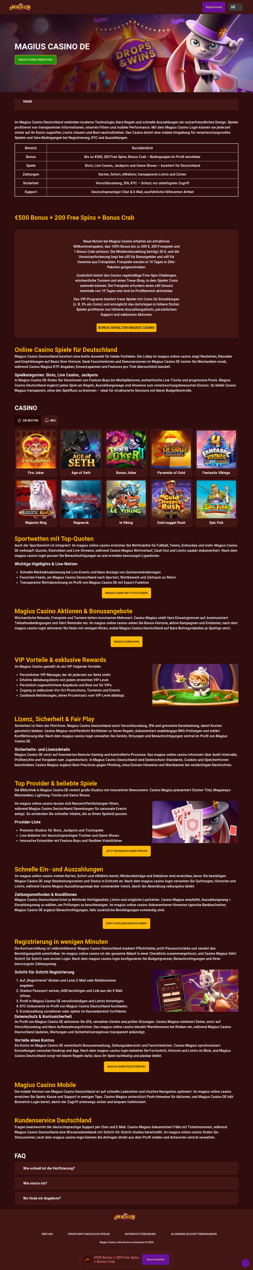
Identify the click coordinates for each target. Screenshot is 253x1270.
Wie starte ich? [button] (35, 1183)
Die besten (30, 420)
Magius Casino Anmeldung (35, 59)
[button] (236, 7)
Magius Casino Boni (126, 641)
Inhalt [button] (27, 101)
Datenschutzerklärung (140, 1234)
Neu (53, 420)
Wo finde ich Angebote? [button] (42, 1198)
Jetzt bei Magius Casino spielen (126, 851)
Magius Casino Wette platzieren (126, 593)
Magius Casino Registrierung (126, 1066)
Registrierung (214, 7)
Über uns (47, 1234)
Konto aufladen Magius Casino (126, 923)
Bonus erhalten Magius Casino (126, 328)
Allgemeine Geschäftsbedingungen (194, 1234)
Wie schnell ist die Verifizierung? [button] (49, 1168)
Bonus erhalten (155, 1259)
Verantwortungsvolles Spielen (89, 1234)
